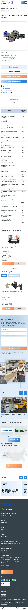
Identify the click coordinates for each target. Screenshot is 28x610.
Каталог (9, 6)
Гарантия (5, 92)
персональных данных (6, 353)
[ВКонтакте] (2, 580)
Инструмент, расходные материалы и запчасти (12, 557)
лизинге (10, 90)
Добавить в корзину (14, 71)
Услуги (2, 527)
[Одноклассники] (4, 580)
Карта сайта (3, 591)
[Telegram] (15, 580)
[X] (10, 580)
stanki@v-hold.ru (7, 577)
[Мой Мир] (7, 580)
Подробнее (19, 263)
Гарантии (3, 520)
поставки (7, 88)
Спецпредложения (14, 275)
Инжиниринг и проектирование (8, 513)
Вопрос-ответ (4, 536)
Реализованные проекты (7, 515)
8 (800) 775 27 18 (7, 567)
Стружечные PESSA (5, 10)
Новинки (4, 275)
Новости (3, 529)
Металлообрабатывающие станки (9, 541)
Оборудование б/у (5, 555)
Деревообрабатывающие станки (8, 8)
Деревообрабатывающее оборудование (10, 543)
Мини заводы (4, 550)
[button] (22, 2)
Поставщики (4, 522)
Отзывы (3, 478)
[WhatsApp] (13, 580)
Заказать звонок (6, 571)
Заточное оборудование (6, 548)
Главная (2, 6)
